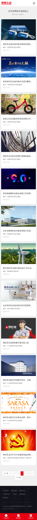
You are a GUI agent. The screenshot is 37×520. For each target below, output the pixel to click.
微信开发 (22, 490)
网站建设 (14, 490)
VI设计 (15, 494)
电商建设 (22, 494)
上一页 (6, 473)
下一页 (18, 477)
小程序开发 (6, 494)
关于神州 (6, 490)
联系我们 (6, 498)
